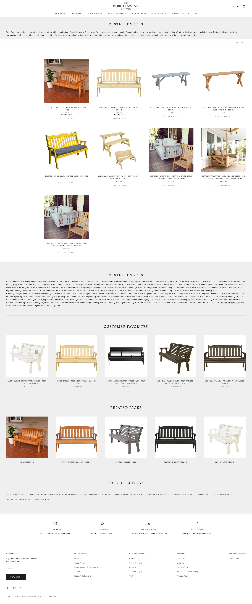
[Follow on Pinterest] (21, 587)
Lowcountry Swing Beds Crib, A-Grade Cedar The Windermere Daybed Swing (66, 244)
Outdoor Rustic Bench (229, 302)
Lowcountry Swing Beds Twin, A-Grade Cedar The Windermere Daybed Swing (171, 177)
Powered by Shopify (47, 596)
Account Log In (135, 571)
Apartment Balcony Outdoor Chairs (215, 494)
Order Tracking (135, 563)
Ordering (180, 563)
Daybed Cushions (41, 499)
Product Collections (82, 576)
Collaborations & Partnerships (86, 567)
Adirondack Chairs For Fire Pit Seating (67, 494)
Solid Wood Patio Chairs (18, 499)
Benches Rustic (27, 462)
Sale (196, 13)
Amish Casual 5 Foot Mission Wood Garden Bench (118, 108)
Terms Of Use (182, 567)
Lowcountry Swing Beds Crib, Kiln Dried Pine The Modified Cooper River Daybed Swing (223, 177)
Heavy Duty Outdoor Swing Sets (129, 494)
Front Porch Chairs (16, 494)
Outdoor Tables (138, 13)
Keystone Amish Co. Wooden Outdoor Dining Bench (171, 108)
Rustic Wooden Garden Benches (76, 462)
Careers (77, 571)
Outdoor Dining (95, 13)
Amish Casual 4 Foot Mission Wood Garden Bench (66, 108)
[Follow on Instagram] (14, 587)
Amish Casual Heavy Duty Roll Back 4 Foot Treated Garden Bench (27, 382)
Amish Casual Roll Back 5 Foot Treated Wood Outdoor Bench (175, 382)
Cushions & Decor (180, 13)
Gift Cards (181, 558)
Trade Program (80, 563)
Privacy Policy (183, 576)
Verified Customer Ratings (188, 571)
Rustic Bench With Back (175, 462)
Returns (132, 567)
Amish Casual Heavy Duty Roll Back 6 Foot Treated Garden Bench (126, 382)
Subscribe (16, 577)
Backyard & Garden (117, 13)
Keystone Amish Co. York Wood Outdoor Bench (66, 176)
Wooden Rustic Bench (225, 462)
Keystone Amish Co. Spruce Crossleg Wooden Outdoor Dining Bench (223, 108)
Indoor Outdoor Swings (100, 494)
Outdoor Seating (159, 13)
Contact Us (134, 558)
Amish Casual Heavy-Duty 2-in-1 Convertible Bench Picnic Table (119, 177)
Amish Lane (234, 558)
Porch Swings (60, 13)
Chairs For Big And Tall (158, 494)
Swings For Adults (37, 494)
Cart (131, 576)
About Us (78, 558)
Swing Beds (77, 13)
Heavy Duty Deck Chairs (183, 494)
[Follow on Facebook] (7, 587)
